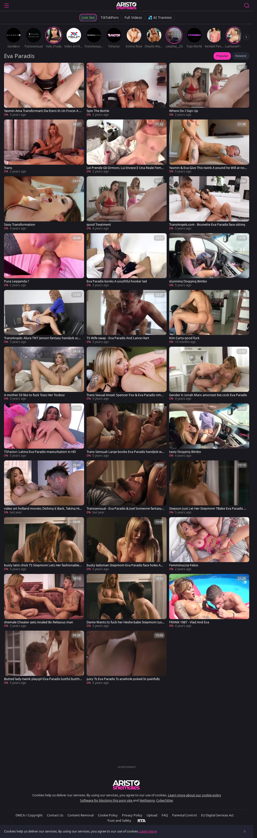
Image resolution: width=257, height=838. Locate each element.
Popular (222, 55)
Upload (152, 815)
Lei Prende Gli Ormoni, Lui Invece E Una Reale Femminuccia (125, 167)
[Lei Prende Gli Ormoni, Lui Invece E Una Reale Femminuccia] (127, 146)
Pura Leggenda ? (16, 281)
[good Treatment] (127, 203)
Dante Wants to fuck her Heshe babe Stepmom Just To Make (125, 622)
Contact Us (55, 815)
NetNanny (147, 800)
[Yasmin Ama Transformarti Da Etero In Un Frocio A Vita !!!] (44, 90)
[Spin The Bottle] (127, 90)
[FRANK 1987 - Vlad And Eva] (209, 601)
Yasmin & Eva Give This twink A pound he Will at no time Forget (208, 167)
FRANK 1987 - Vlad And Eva (189, 622)
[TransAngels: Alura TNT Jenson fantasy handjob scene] (44, 317)
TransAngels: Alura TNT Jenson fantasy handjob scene (43, 338)
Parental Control (184, 815)
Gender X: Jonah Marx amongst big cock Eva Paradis (208, 395)
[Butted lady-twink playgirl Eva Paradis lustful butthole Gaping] (44, 658)
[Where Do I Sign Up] (209, 90)
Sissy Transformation (19, 224)
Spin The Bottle (98, 110)
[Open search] (246, 5)
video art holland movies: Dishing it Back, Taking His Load (42, 508)
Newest (240, 55)
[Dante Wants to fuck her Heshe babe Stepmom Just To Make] (127, 601)
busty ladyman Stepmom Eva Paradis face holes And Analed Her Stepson (126, 565)
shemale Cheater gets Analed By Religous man (38, 622)
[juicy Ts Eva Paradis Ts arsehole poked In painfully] (127, 658)
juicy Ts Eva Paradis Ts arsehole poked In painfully (123, 679)
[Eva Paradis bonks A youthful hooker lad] (127, 260)
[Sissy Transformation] (44, 203)
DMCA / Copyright (29, 815)
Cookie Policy (108, 815)
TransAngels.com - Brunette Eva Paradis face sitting (207, 224)
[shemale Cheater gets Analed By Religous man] (44, 601)
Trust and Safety (119, 820)
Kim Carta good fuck (184, 338)
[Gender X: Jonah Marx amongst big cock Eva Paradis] (209, 374)
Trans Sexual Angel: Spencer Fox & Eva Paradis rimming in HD (126, 395)
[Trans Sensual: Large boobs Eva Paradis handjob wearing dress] (127, 430)
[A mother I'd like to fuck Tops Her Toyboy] (44, 374)
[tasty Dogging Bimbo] (209, 430)
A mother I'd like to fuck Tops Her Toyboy (34, 395)
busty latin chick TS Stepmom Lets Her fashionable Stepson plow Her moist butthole (43, 565)
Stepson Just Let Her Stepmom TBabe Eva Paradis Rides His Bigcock (207, 508)
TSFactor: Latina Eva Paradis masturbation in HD (40, 451)
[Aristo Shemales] (126, 5)
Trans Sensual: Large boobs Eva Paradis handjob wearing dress (125, 451)
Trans (8, 167)
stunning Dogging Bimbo (188, 281)
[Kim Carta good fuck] (209, 317)
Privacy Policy (132, 815)
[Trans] (44, 146)
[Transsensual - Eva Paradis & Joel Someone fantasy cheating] (127, 487)
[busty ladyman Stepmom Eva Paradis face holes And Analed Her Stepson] (127, 544)
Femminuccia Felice (183, 565)
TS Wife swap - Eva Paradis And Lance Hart (118, 338)
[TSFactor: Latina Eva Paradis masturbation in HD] (44, 430)
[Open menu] (6, 5)
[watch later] (10, 69)
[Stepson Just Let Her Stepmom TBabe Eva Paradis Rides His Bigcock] (209, 487)
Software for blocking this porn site (106, 800)
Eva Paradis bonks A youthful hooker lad (117, 281)
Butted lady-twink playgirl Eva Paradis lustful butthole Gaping (43, 679)
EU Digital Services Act (217, 815)
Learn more (148, 831)
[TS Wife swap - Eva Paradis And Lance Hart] (127, 317)
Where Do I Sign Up (183, 110)
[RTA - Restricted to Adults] (141, 820)
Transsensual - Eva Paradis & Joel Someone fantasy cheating (125, 508)
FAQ (165, 815)
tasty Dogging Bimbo (185, 451)
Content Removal (81, 815)
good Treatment (99, 224)
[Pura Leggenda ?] (44, 260)
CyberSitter (164, 800)
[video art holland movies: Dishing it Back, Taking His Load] (44, 487)
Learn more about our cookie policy (194, 795)
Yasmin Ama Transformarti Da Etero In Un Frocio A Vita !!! (43, 110)
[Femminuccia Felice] (209, 544)
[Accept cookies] (244, 831)
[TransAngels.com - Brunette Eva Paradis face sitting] (209, 203)
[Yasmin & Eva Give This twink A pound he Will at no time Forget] (209, 146)
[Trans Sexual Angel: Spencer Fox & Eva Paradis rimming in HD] (127, 374)
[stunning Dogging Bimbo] (209, 260)
